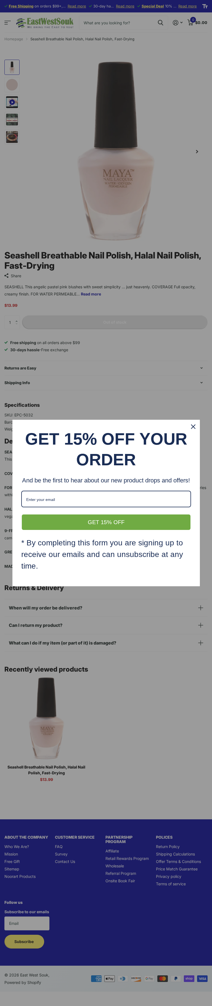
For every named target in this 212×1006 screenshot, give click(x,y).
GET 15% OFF (106, 522)
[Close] (193, 427)
